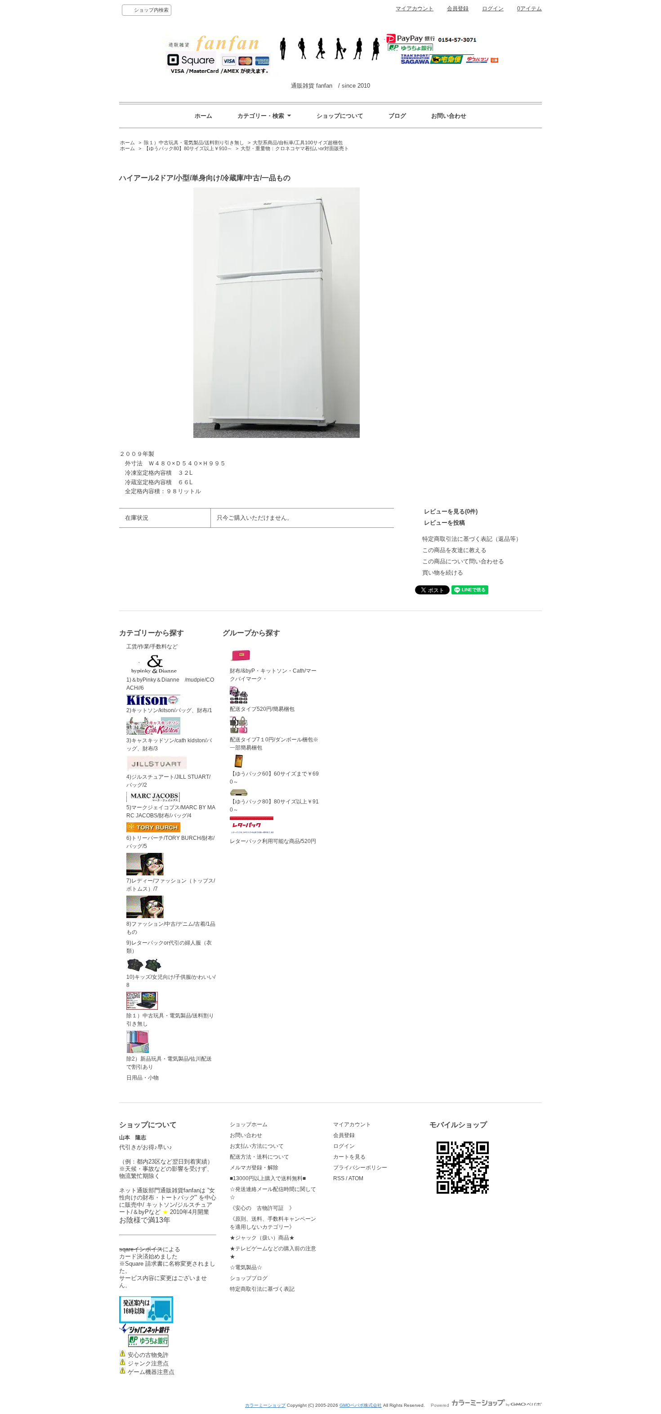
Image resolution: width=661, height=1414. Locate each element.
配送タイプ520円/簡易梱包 (262, 709)
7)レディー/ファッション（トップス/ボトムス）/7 (170, 885)
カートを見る (349, 1157)
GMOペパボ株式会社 (360, 1405)
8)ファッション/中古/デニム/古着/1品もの (170, 928)
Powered (441, 1405)
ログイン (493, 8)
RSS (338, 1178)
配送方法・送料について (259, 1157)
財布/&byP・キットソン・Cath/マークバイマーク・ (273, 675)
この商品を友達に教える (454, 550)
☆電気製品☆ (246, 1267)
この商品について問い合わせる (463, 561)
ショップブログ (249, 1278)
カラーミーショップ (265, 1405)
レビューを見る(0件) (451, 511)
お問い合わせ (448, 115)
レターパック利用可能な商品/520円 (273, 841)
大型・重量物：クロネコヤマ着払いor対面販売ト (295, 148)
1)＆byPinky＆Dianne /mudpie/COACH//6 (170, 684)
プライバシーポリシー (360, 1167)
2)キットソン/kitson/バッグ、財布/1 (169, 710)
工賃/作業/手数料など (152, 646)
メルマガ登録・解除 (254, 1167)
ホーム (203, 115)
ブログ (397, 115)
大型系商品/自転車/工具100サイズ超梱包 (298, 142)
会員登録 (458, 8)
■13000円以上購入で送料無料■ (268, 1178)
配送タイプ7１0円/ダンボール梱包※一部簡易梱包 (274, 743)
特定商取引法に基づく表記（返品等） (472, 538)
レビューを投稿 (444, 522)
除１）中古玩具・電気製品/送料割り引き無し (194, 142)
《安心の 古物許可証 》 (262, 1208)
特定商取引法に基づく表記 (262, 1289)
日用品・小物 (142, 1078)
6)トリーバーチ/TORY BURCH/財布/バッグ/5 (170, 842)
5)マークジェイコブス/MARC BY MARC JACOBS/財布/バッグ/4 (170, 811)
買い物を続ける (442, 572)
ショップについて (340, 115)
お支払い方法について (257, 1146)
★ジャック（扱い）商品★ (262, 1238)
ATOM (355, 1178)
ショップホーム (249, 1124)
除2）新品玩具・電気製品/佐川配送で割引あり (169, 1063)
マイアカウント (414, 8)
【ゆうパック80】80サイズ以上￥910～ (188, 148)
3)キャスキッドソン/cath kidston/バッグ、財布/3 (169, 744)
